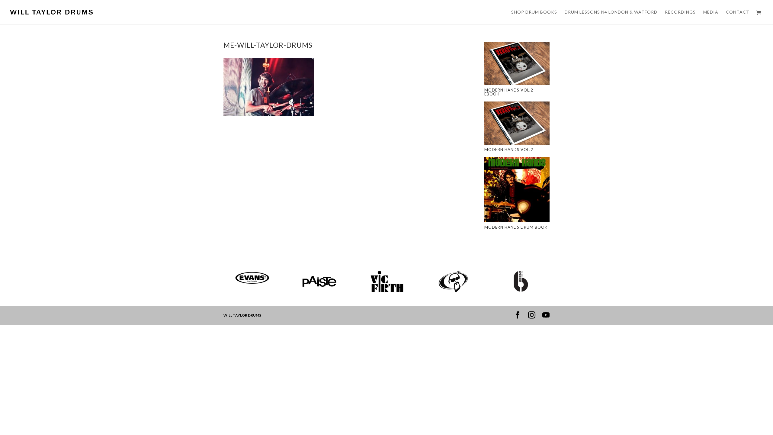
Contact (737, 12)
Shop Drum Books (534, 12)
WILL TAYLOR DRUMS (242, 315)
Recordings (680, 12)
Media (710, 12)
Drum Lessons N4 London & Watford (611, 12)
